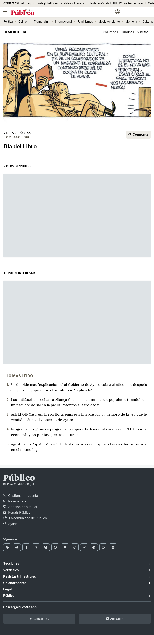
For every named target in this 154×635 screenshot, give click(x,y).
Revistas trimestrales (19, 576)
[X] (36, 547)
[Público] (70, 12)
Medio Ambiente (109, 21)
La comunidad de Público (27, 518)
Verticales (11, 570)
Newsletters (17, 501)
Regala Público (19, 512)
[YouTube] (65, 547)
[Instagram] (55, 547)
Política (8, 21)
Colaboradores (14, 583)
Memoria (131, 21)
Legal (7, 589)
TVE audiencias (127, 3)
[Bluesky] (46, 547)
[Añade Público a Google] (7, 547)
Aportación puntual (22, 507)
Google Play (41, 618)
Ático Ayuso (28, 3)
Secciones (11, 563)
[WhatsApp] (103, 547)
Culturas (148, 21)
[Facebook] (26, 547)
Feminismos (85, 21)
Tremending (41, 21)
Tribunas (127, 32)
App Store (116, 618)
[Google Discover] (17, 547)
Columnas (110, 32)
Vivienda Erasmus (74, 3)
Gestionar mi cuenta (23, 496)
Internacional (63, 21)
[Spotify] (94, 547)
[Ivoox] (113, 547)
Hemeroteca (14, 32)
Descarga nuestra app (20, 607)
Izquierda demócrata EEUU (101, 3)
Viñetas (142, 32)
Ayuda (13, 524)
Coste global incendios (49, 3)
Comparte (140, 134)
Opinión (23, 21)
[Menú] (5, 12)
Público (19, 478)
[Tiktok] (75, 547)
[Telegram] (84, 547)
